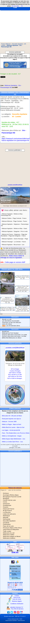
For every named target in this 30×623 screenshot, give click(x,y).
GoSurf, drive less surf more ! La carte (14, 334)
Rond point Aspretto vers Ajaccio (11, 418)
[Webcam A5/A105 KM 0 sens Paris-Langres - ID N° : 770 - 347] (22, 277)
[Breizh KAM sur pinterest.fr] (18, 612)
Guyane (5, 507)
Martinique (6, 515)
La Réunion (7, 512)
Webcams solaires (9, 538)
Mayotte (5, 517)
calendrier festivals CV (16, 607)
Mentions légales (17, 601)
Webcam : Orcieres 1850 (9, 421)
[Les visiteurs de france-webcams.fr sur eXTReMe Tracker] (17, 562)
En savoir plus (15, 6)
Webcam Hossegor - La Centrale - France (14, 241)
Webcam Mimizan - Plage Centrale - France (14, 221)
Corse (5, 502)
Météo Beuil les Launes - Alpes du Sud (13, 427)
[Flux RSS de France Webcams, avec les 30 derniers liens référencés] (4, 325)
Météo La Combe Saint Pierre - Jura (12, 441)
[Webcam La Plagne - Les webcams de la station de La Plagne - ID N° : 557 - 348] (7, 308)
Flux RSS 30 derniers (17, 609)
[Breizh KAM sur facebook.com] (8, 612)
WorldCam (5, 331)
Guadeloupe (7, 505)
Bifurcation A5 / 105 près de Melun (12, 416)
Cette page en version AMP (15, 262)
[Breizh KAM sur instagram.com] (15, 612)
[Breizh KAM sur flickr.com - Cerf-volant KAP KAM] (21, 612)
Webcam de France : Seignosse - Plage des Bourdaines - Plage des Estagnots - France (14, 235)
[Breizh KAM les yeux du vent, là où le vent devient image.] (15, 395)
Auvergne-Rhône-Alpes (11, 495)
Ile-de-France (7, 510)
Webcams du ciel (8, 533)
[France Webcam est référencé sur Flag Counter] (15, 586)
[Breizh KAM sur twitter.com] (12, 612)
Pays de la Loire (8, 526)
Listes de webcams (9, 514)
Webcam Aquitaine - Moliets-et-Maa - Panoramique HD (12, 214)
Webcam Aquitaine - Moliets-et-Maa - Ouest (14, 228)
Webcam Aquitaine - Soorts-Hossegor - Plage (15, 238)
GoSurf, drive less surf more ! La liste (14, 336)
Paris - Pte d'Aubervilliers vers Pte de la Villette (15, 433)
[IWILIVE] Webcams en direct (11, 338)
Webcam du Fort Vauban (10, 333)
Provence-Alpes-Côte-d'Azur (12, 528)
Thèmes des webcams (15, 488)
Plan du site (16, 597)
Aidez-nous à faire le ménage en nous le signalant (12, 256)
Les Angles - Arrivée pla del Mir (11, 430)
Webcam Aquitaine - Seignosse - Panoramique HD (14, 224)
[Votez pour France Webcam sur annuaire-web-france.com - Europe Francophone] (19, 544)
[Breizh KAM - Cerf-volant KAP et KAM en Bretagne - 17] (15, 356)
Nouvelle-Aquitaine (9, 521)
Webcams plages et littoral (11, 536)
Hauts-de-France (8, 509)
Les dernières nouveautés (10, 321)
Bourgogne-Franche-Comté (12, 497)
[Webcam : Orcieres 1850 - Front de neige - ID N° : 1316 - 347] (7, 277)
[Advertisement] (15, 26)
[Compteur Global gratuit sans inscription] (15, 572)
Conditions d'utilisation (16, 603)
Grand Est (6, 503)
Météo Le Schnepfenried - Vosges (11, 436)
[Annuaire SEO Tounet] (19, 550)
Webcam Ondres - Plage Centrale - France (14, 218)
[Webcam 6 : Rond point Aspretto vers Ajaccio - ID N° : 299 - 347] (7, 288)
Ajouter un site (6, 319)
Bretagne (6, 498)
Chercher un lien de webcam (11, 322)
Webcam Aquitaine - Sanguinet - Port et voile (15, 231)
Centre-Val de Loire (9, 500)
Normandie (6, 519)
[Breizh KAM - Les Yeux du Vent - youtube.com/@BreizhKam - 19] (15, 196)
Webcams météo (8, 534)
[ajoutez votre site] (15, 552)
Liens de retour (7, 324)
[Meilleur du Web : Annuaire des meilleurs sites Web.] (10, 550)
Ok (22, 6)
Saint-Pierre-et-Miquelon (11, 529)
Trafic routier (7, 531)
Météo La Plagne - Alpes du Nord (11, 424)
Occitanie (6, 522)
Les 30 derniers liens (13, 325)
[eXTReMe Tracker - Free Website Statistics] (12, 562)
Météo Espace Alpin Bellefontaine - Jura (13, 439)
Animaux (6, 493)
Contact (17, 595)
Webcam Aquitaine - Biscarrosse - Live (13, 244)
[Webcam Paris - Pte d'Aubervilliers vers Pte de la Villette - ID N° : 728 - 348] (22, 300)
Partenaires (7, 524)
